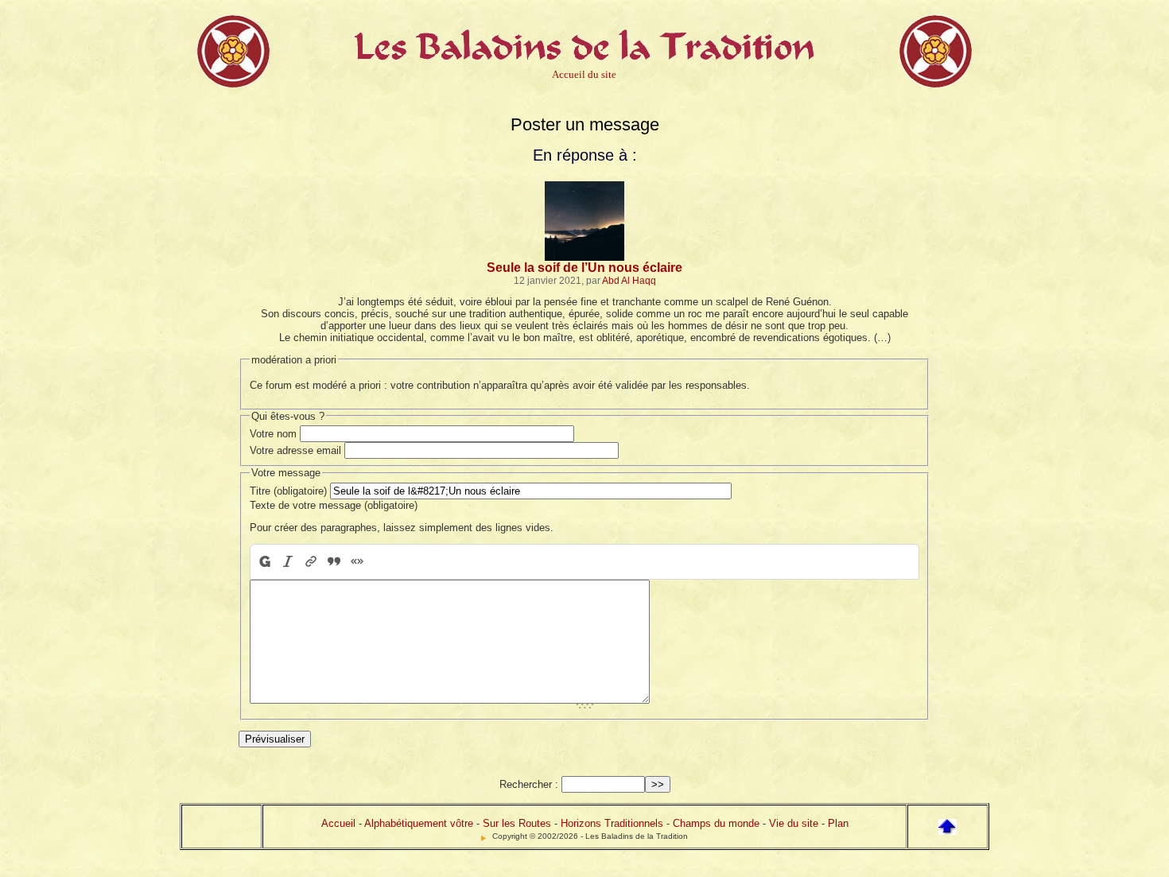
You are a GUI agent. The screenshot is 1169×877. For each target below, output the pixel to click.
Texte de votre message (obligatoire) (334, 505)
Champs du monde (716, 823)
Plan (838, 823)
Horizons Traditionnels (612, 823)
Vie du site (793, 823)
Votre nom (273, 434)
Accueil (338, 823)
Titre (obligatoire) (288, 491)
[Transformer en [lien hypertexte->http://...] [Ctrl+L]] (310, 562)
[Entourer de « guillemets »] (356, 562)
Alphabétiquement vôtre (418, 823)
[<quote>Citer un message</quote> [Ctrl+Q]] (333, 562)
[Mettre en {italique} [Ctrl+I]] (287, 562)
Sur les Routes (517, 823)
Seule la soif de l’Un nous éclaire (584, 267)
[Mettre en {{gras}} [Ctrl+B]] (263, 562)
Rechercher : (528, 784)
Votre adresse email (295, 450)
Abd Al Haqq (629, 280)
